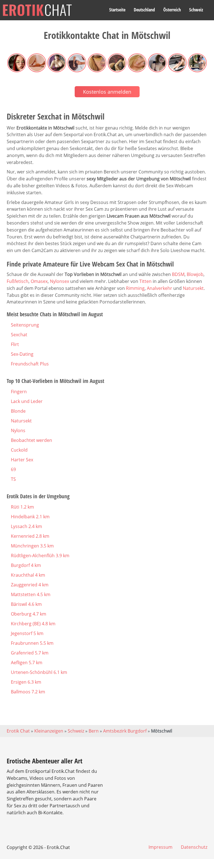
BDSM (178, 274)
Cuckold (19, 450)
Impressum (160, 847)
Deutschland (144, 10)
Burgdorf (26, 565)
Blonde (18, 411)
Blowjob (195, 274)
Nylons (18, 430)
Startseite (117, 10)
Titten (145, 281)
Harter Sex (22, 460)
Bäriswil (26, 604)
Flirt (15, 344)
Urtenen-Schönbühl (39, 672)
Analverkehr (159, 288)
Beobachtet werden (31, 440)
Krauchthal (28, 575)
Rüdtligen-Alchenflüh (40, 555)
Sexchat (19, 335)
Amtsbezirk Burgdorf (125, 731)
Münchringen (32, 546)
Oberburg (28, 614)
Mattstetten (30, 594)
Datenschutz (194, 847)
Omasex (39, 281)
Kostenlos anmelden (107, 91)
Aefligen (26, 662)
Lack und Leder (27, 401)
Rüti (22, 507)
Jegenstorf (27, 633)
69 (13, 469)
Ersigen (26, 682)
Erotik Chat (18, 731)
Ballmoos (28, 692)
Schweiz (196, 10)
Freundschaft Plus (30, 364)
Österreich (172, 10)
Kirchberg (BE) (33, 624)
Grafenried (29, 653)
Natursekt (193, 288)
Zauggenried (29, 585)
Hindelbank (30, 517)
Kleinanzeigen (48, 731)
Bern (94, 731)
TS (13, 479)
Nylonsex (59, 281)
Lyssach (26, 526)
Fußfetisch (17, 281)
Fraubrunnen (32, 643)
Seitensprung (25, 325)
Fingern (19, 392)
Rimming (135, 288)
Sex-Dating (22, 354)
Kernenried (30, 536)
